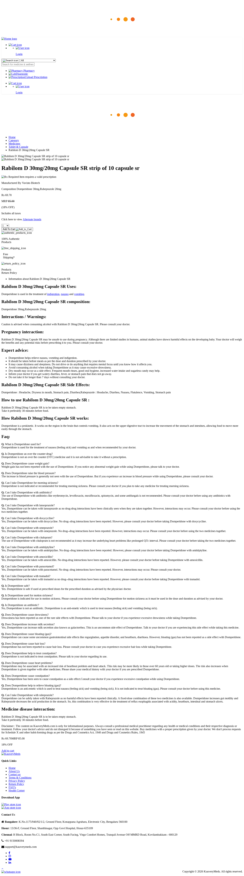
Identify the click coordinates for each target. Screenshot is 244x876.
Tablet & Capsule (18, 146)
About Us (14, 771)
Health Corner (17, 790)
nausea (65, 294)
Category (14, 140)
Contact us (15, 774)
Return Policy (16, 784)
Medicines (14, 143)
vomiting (79, 294)
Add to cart (7, 750)
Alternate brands (32, 219)
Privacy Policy (17, 780)
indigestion (53, 294)
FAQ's (12, 787)
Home (12, 137)
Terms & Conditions (20, 777)
